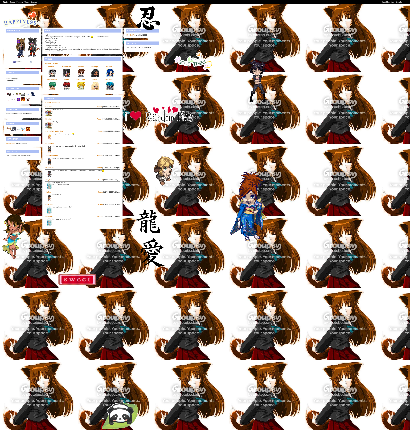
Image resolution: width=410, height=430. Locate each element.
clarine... (95, 79)
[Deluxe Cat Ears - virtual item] (18, 96)
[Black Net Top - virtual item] (23, 96)
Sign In (399, 2)
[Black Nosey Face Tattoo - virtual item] (13, 96)
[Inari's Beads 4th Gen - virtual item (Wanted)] (23, 131)
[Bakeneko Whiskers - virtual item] (13, 101)
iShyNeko (49, 180)
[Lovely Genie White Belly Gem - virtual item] (28, 96)
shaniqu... (95, 66)
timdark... (52, 66)
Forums (19, 2)
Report (99, 107)
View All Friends (51, 63)
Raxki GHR (66, 66)
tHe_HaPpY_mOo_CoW (54, 131)
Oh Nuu (48, 192)
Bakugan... (110, 79)
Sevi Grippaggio (51, 155)
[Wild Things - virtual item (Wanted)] (13, 131)
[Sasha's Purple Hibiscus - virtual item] (18, 101)
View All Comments (52, 103)
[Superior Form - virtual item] (23, 101)
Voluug (66, 79)
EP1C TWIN (81, 79)
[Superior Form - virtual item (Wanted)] (28, 131)
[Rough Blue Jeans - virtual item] (32, 96)
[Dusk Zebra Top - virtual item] (28, 101)
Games (34, 2)
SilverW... (109, 66)
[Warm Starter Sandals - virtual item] (8, 96)
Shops (12, 2)
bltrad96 (81, 66)
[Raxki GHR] (30, 57)
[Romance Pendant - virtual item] (8, 101)
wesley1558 (52, 79)
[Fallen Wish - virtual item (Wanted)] (18, 131)
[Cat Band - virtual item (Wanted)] (8, 131)
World (27, 2)
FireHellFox (10, 143)
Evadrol (48, 107)
